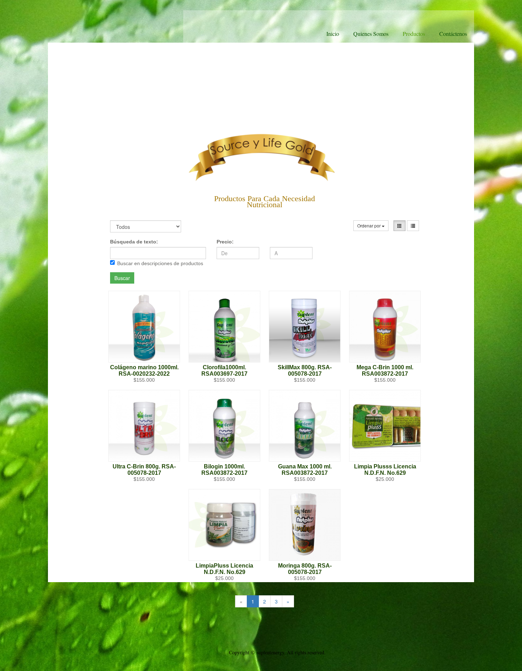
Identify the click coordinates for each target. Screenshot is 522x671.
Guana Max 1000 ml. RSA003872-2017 (305, 469)
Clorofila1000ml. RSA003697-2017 (224, 370)
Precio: (225, 242)
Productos (414, 33)
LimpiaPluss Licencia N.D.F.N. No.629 (224, 569)
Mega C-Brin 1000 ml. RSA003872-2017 (385, 370)
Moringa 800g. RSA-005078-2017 (305, 569)
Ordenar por (369, 225)
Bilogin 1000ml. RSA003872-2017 (224, 469)
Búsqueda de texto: (134, 242)
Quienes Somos (370, 33)
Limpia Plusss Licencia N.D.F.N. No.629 (385, 469)
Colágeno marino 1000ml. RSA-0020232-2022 (144, 370)
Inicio (332, 33)
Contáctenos (453, 33)
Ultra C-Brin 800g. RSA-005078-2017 (144, 469)
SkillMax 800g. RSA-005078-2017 (305, 370)
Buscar (122, 277)
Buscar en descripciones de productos (160, 263)
